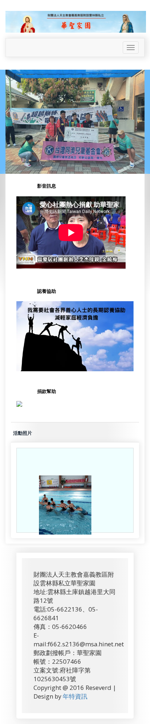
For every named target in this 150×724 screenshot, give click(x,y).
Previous (7, 129)
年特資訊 (75, 696)
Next (144, 129)
